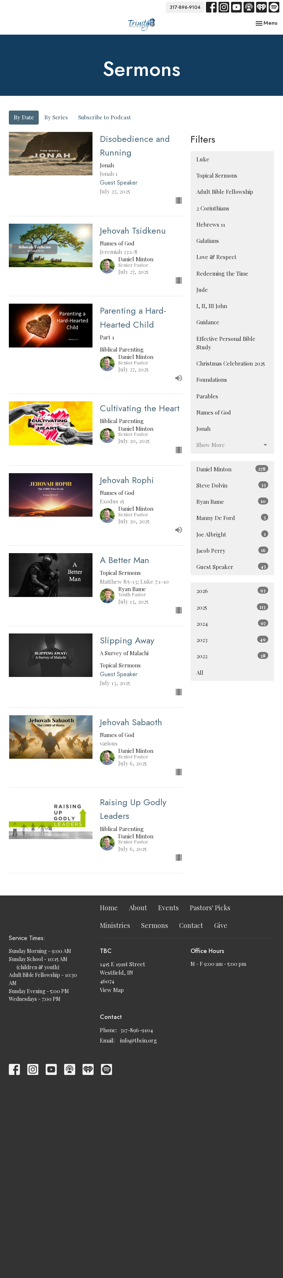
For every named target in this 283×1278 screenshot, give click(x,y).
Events (168, 907)
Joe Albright (231, 534)
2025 (231, 607)
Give (220, 925)
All (199, 672)
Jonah (203, 428)
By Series (56, 117)
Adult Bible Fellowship (224, 191)
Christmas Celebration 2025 (230, 363)
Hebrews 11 (210, 224)
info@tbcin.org (138, 1040)
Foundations (211, 379)
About (138, 907)
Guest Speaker (231, 566)
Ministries (115, 925)
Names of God (213, 412)
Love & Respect (216, 257)
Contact (191, 925)
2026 (231, 590)
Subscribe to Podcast (104, 117)
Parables (207, 396)
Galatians (207, 240)
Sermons (154, 925)
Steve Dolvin (231, 485)
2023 (231, 639)
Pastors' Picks (210, 907)
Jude (202, 289)
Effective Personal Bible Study (225, 343)
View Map (112, 990)
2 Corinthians (212, 208)
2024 (231, 623)
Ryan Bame (231, 501)
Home (109, 907)
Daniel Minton (231, 469)
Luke (202, 159)
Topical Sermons (216, 175)
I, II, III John (211, 306)
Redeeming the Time (222, 273)
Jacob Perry (231, 550)
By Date (24, 117)
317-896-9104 (185, 7)
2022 (231, 656)
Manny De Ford (231, 517)
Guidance (207, 322)
